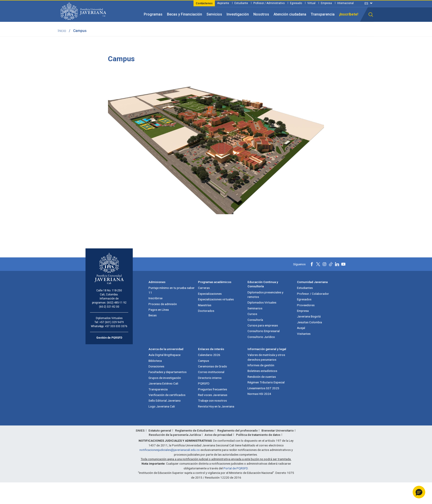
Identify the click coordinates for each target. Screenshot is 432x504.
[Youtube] (343, 264)
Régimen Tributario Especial (266, 382)
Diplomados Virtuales (262, 302)
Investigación (238, 14)
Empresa (326, 3)
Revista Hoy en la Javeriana (216, 406)
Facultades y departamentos (167, 372)
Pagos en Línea (158, 309)
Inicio (62, 31)
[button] (371, 14)
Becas (152, 315)
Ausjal (301, 328)
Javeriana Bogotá (309, 316)
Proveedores (306, 305)
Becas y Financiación (184, 14)
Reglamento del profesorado (237, 430)
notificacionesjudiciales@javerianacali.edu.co (170, 450)
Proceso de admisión (162, 304)
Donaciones (156, 366)
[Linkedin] (337, 264)
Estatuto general (159, 430)
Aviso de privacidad (218, 434)
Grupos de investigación (164, 378)
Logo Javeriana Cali (161, 406)
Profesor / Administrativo (269, 3)
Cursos (252, 314)
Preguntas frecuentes (212, 389)
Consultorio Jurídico (261, 337)
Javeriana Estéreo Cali (163, 383)
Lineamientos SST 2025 (263, 388)
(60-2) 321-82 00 (109, 306)
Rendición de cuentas (262, 376)
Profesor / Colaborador (313, 293)
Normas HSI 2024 (259, 394)
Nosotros (261, 14)
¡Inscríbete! (348, 14)
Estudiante (241, 3)
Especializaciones (210, 293)
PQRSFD (203, 383)
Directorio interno (210, 378)
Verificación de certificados (166, 395)
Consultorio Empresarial (264, 331)
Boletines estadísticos (262, 371)
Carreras (204, 288)
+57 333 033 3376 (116, 326)
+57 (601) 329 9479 (111, 322)
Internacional (345, 3)
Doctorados (206, 311)
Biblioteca (155, 360)
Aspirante (223, 3)
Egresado (296, 3)
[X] (318, 264)
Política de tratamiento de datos (258, 434)
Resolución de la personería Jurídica (175, 434)
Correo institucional (211, 372)
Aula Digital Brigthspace (164, 355)
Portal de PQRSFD (235, 468)
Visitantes (303, 333)
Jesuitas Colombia (309, 322)
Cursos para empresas (263, 325)
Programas (153, 14)
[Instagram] (324, 264)
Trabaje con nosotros (212, 400)
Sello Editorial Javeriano (164, 400)
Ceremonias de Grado (212, 366)
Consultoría (255, 320)
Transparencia (323, 14)
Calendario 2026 (209, 355)
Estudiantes (305, 288)
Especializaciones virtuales (216, 299)
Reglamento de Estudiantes (194, 430)
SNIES (140, 430)
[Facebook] (312, 264)
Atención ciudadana (290, 14)
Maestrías (204, 305)
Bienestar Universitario (277, 430)
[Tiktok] (331, 264)
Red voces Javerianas (212, 395)
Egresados (304, 299)
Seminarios (255, 308)
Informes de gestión (261, 365)
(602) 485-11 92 (116, 302)
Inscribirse (155, 298)
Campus (203, 360)
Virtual (311, 3)
